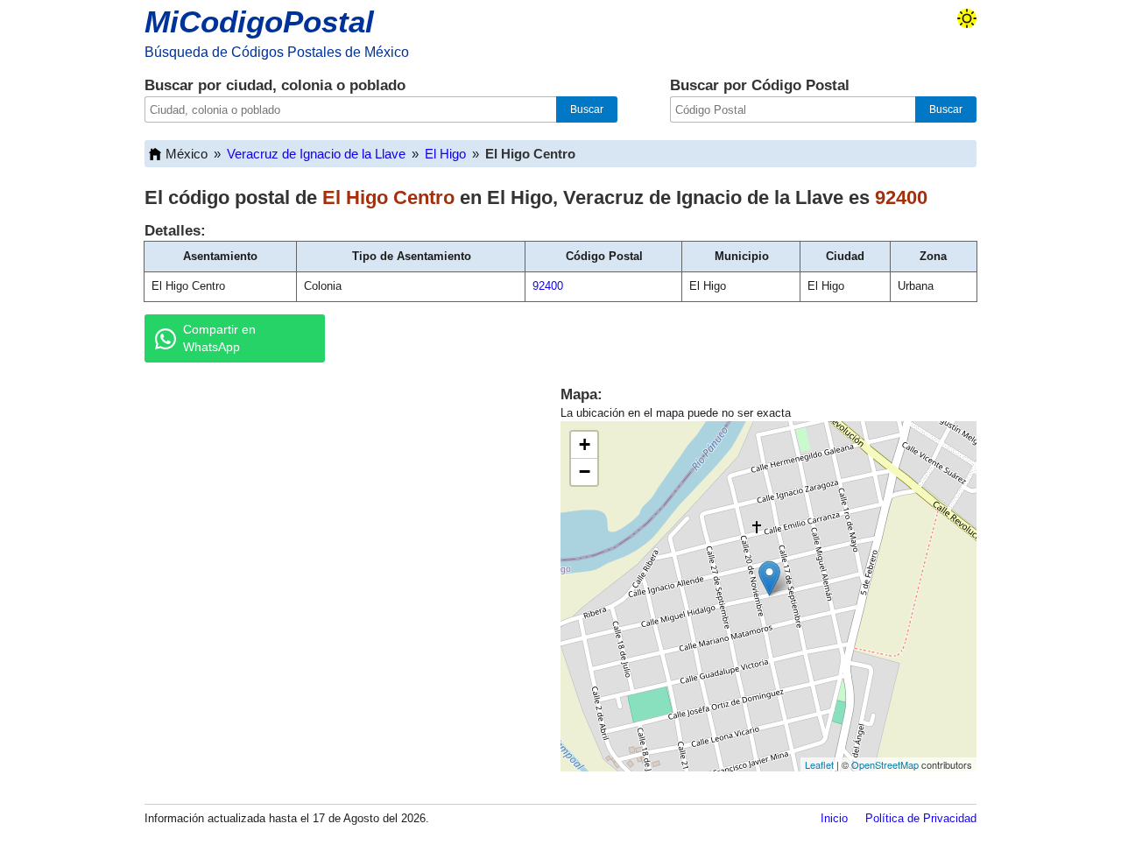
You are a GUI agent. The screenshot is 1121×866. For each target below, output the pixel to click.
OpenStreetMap (885, 764)
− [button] (584, 471)
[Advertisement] (333, 511)
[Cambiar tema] (966, 18)
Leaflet (819, 764)
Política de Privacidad (920, 818)
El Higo (445, 153)
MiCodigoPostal (259, 21)
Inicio (834, 818)
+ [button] (584, 444)
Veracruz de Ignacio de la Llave (316, 153)
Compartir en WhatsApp (219, 338)
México (187, 153)
